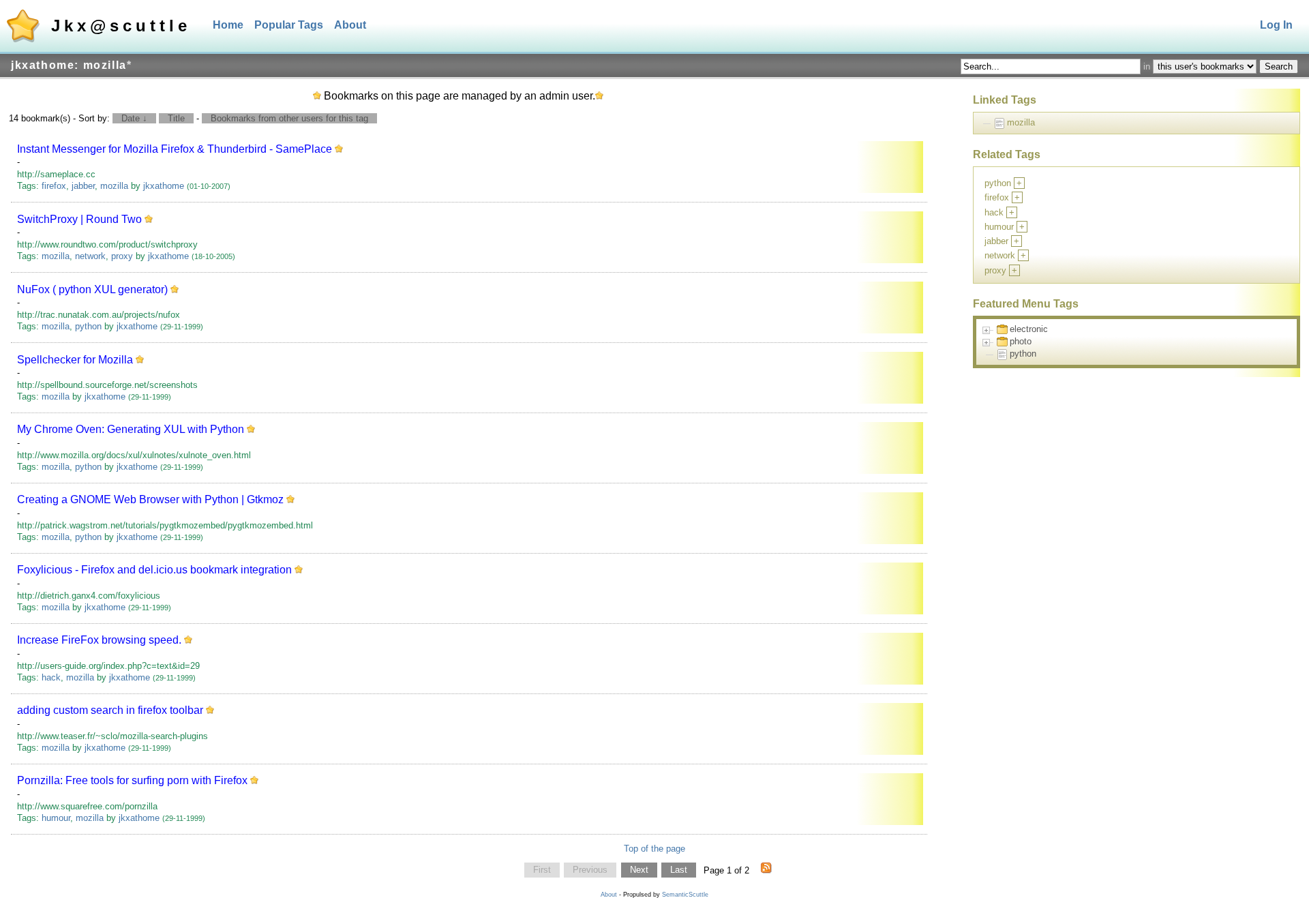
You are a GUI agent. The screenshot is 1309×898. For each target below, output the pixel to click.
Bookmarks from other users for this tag (289, 118)
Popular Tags (288, 25)
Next (639, 870)
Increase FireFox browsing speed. (99, 640)
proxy (122, 256)
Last (678, 870)
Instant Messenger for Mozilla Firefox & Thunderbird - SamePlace (174, 149)
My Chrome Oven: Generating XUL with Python (130, 429)
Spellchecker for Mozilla (75, 359)
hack (51, 677)
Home (228, 25)
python (88, 326)
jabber (83, 186)
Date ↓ (134, 118)
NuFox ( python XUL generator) (92, 289)
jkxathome (163, 186)
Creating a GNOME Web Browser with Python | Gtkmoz (150, 499)
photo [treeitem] (1021, 341)
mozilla (114, 186)
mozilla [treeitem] (1021, 122)
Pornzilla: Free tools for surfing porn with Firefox (132, 780)
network (90, 256)
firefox (54, 186)
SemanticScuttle (685, 894)
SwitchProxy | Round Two (79, 219)
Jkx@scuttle (121, 25)
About (350, 25)
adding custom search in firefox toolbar (110, 710)
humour (56, 818)
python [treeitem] (1023, 353)
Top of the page (654, 848)
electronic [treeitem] (1029, 329)
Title (176, 118)
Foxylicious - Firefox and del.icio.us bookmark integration (154, 569)
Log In (1276, 25)
